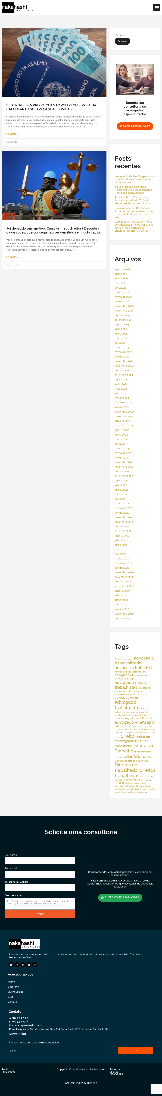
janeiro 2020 (122, 609)
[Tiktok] (34, 964)
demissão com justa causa (126, 732)
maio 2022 (121, 494)
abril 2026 (120, 287)
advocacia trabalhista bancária (130, 671)
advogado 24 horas (140, 675)
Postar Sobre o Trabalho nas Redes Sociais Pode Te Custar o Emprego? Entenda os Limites (134, 200)
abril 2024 (120, 393)
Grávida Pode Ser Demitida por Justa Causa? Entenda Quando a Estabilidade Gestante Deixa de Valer (134, 213)
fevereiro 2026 (123, 296)
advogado (122, 675)
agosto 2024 (122, 379)
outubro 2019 (123, 618)
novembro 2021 (124, 521)
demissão (150, 729)
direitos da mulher (138, 760)
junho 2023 (121, 434)
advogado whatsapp (134, 722)
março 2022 (122, 503)
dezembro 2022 (124, 462)
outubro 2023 (123, 420)
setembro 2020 (124, 586)
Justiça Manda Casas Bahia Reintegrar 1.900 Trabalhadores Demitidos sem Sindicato (133, 189)
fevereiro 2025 (123, 352)
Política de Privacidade (9, 1070)
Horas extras (122, 782)
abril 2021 (120, 554)
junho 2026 (121, 278)
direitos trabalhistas (135, 773)
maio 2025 (121, 338)
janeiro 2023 (122, 457)
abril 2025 (120, 342)
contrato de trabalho (135, 729)
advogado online (127, 697)
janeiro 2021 (122, 567)
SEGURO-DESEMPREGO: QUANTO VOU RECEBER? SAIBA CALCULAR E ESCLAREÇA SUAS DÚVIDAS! (51, 107)
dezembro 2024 (124, 361)
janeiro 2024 (122, 407)
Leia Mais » (12, 134)
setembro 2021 (124, 531)
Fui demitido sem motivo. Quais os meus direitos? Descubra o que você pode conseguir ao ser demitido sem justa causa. (53, 230)
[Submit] (135, 1050)
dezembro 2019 (124, 613)
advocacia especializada (134, 660)
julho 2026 (121, 273)
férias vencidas (145, 780)
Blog (10, 996)
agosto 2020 (122, 590)
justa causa (134, 783)
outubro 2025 (123, 315)
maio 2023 (121, 439)
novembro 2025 (124, 310)
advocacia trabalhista (135, 667)
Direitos (132, 756)
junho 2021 (121, 544)
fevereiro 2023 (123, 453)
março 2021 (122, 558)
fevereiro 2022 (123, 508)
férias (134, 779)
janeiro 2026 (122, 301)
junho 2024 (121, 384)
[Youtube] (28, 964)
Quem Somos (15, 991)
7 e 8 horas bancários (124, 659)
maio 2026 (121, 283)
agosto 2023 (122, 430)
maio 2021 (121, 549)
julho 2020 (121, 595)
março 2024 (122, 397)
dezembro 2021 (124, 517)
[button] (156, 7)
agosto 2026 (122, 269)
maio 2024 (121, 388)
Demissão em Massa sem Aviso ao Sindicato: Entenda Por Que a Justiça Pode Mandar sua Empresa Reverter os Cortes (134, 226)
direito (128, 736)
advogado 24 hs (126, 678)
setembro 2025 (124, 319)
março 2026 (122, 292)
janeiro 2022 (122, 512)
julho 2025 (121, 329)
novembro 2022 (124, 466)
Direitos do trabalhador (127, 767)
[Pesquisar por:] (130, 35)
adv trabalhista (123, 726)
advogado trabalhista (126, 704)
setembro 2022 (124, 475)
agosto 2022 (122, 480)
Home (11, 981)
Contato (12, 1002)
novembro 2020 (124, 576)
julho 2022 (121, 485)
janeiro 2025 (122, 356)
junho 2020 (121, 599)
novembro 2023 (124, 416)
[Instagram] (17, 964)
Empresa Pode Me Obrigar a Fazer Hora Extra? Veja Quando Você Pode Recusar (135, 179)
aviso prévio (138, 726)
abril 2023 (120, 443)
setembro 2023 (124, 425)
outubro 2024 (123, 370)
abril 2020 (120, 604)
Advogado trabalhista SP (137, 718)
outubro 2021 (122, 526)
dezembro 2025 (124, 306)
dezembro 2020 (124, 572)
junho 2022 (121, 489)
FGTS (128, 780)
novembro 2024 (124, 365)
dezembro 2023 (124, 411)
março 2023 (122, 448)
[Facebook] (11, 964)
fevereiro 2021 (123, 563)
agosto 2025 (122, 324)
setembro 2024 (124, 374)
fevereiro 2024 (123, 402)
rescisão (130, 789)
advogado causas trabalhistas (132, 685)
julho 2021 (121, 540)
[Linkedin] (22, 964)
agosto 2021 (122, 535)
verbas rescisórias (137, 792)
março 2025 (122, 347)
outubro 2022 (123, 471)
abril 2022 (120, 498)
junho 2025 (121, 333)
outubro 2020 (123, 581)
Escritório (13, 986)
